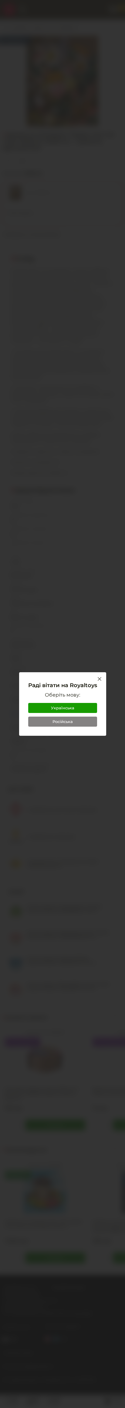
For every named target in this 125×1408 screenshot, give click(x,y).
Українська (62, 707)
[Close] (99, 679)
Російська (62, 721)
